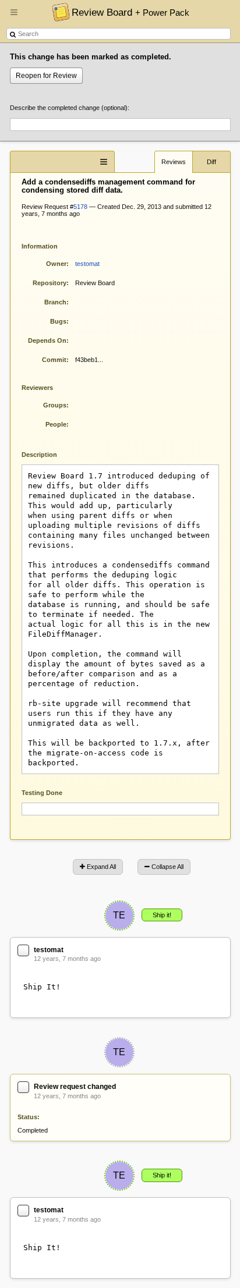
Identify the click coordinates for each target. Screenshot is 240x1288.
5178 (80, 206)
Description (48, 453)
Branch (55, 302)
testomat (87, 263)
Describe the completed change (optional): (69, 107)
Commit (54, 359)
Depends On (47, 340)
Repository (49, 282)
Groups (54, 405)
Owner (56, 263)
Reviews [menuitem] (173, 161)
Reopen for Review (46, 76)
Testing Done (42, 792)
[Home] (58, 11)
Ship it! (162, 914)
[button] (14, 17)
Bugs (58, 321)
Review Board (130, 12)
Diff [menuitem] (211, 161)
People (55, 424)
